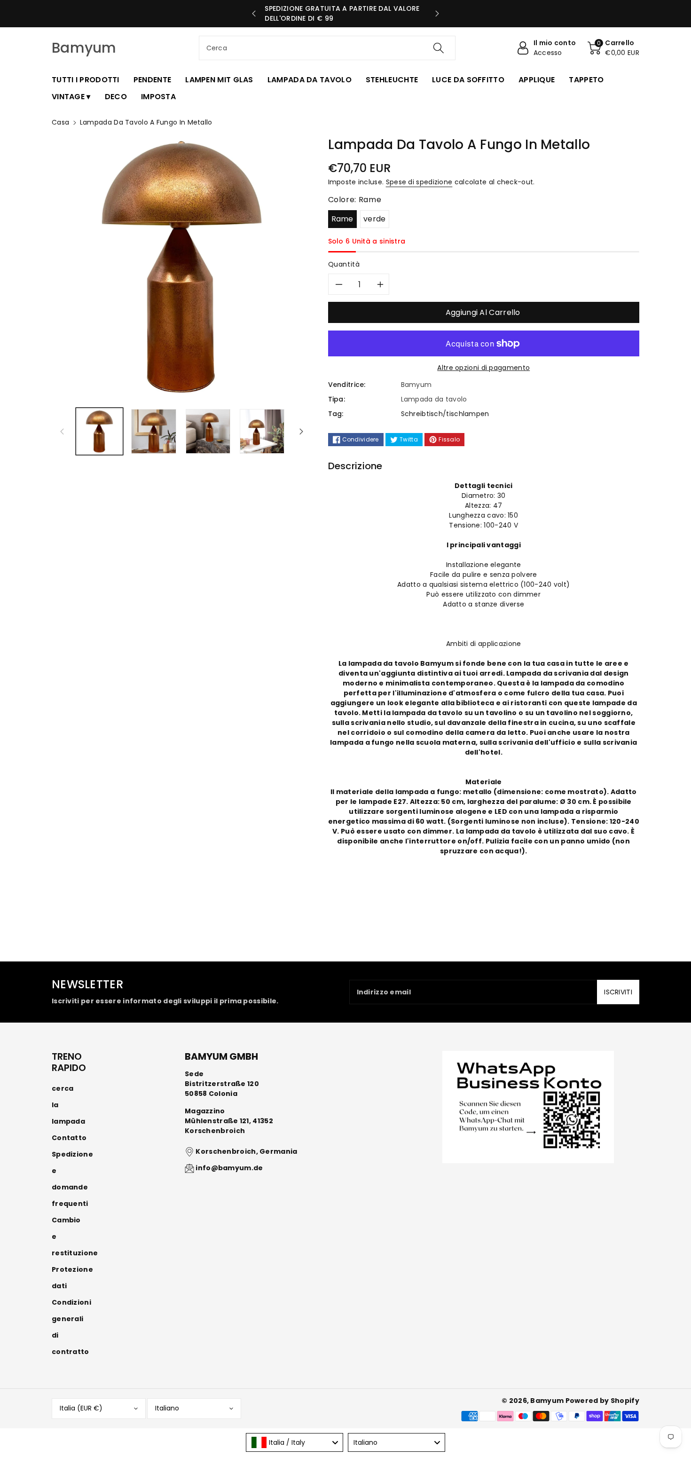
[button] (613, 48)
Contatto (69, 1137)
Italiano (167, 1408)
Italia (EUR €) (81, 1408)
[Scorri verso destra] (301, 431)
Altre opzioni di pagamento (483, 367)
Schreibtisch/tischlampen (445, 413)
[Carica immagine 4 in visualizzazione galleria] (262, 431)
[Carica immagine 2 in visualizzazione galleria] (153, 431)
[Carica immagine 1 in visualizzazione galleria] (99, 431)
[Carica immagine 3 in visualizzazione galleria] (208, 431)
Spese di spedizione (419, 182)
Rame (342, 218)
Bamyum (547, 1400)
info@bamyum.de (229, 1168)
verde (374, 218)
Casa (60, 122)
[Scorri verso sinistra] (62, 431)
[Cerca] (438, 48)
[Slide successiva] (437, 13)
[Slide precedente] (254, 13)
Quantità (344, 264)
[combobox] (327, 48)
